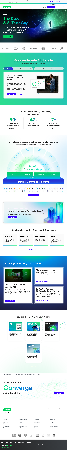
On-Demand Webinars (53, 423)
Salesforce (36, 426)
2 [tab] (32, 44)
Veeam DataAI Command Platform (39, 418)
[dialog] (33, 445)
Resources (26, 7)
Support (59, 4)
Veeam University (21, 423)
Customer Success (22, 420)
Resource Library (52, 420)
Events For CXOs (52, 419)
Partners (32, 7)
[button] (33, 447)
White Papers (52, 422)
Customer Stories (52, 425)
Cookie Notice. (9, 445)
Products (14, 7)
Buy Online (54, 4)
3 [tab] (36, 44)
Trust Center (5, 427)
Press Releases (5, 425)
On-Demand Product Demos (54, 426)
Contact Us (5, 423)
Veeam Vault (36, 423)
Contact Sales (50, 4)
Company (42, 7)
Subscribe (59, 411)
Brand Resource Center (7, 426)
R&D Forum (20, 427)
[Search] (45, 7)
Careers (4, 420)
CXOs (36, 7)
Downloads (44, 4)
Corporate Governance (7, 422)
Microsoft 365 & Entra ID (38, 425)
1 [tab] (27, 44)
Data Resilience (36, 419)
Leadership (5, 419)
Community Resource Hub (23, 426)
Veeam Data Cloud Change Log (23, 425)
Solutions (20, 7)
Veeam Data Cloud (37, 422)
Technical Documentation (23, 419)
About (4, 418)
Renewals (20, 422)
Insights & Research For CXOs (54, 418)
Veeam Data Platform (37, 420)
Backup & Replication (37, 429)
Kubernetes (36, 427)
